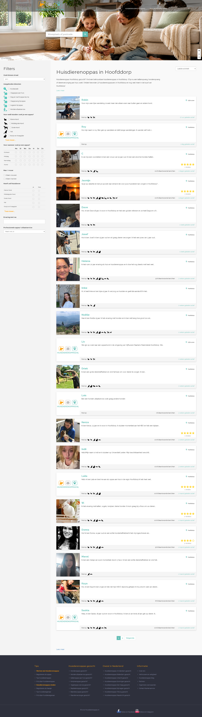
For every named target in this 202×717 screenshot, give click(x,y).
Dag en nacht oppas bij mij (19, 97)
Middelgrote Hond (17, 123)
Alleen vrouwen (11, 175)
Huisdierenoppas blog (146, 678)
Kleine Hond (14, 119)
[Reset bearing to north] (199, 57)
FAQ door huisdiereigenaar (45, 695)
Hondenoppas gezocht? (79, 671)
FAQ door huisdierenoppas (45, 681)
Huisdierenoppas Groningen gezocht (117, 681)
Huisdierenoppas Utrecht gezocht (116, 678)
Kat (11, 131)
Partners (142, 681)
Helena (85, 261)
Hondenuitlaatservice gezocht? (81, 674)
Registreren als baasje (44, 688)
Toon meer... (10, 140)
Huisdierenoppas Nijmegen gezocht (117, 688)
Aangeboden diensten (12, 84)
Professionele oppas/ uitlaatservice (18, 227)
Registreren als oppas (43, 674)
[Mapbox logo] (6, 58)
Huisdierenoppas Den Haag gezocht (117, 685)
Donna (85, 529)
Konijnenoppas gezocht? (79, 681)
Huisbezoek (14, 89)
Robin (84, 99)
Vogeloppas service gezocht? (81, 685)
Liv (83, 341)
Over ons (142, 671)
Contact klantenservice (147, 688)
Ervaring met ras (10, 217)
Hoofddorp (191, 127)
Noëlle (85, 314)
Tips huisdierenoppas (43, 678)
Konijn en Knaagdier (17, 136)
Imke (84, 287)
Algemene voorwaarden (147, 685)
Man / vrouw (8, 170)
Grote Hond (15, 127)
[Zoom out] (199, 54)
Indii (83, 449)
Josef (84, 234)
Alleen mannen (10, 179)
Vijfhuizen (191, 100)
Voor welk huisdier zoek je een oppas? (19, 114)
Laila (84, 475)
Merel (85, 556)
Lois (83, 395)
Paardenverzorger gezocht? (80, 695)
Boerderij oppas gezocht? (79, 692)
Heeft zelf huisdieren (12, 183)
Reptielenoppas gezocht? (79, 688)
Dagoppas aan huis (17, 93)
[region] (101, 30)
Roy (83, 126)
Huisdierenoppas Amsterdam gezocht (118, 671)
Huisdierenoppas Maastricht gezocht (117, 695)
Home (119, 8)
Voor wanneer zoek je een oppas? (17, 145)
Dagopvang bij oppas (17, 101)
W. (83, 502)
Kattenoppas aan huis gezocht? (81, 678)
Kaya (84, 583)
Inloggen (165, 4)
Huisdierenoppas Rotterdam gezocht (117, 674)
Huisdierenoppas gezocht (135, 8)
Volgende (130, 638)
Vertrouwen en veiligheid (147, 674)
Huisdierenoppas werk (158, 8)
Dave (84, 207)
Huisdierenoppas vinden (46, 685)
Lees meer (60, 90)
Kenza (85, 422)
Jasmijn (85, 180)
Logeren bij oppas (16, 105)
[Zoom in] (199, 50)
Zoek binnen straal (11, 75)
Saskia (85, 610)
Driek (84, 368)
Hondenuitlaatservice (17, 109)
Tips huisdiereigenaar (43, 692)
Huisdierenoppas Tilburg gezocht (116, 692)
